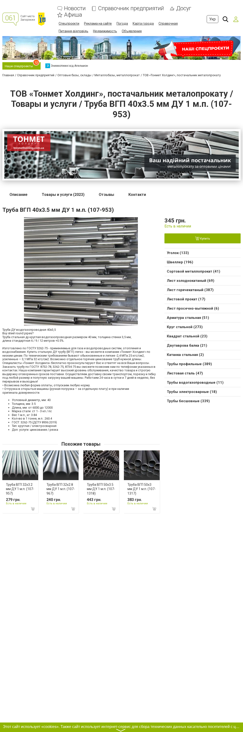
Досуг (183, 8)
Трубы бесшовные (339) (188, 401)
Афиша (73, 15)
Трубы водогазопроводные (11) (195, 382)
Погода (122, 23)
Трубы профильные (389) (189, 364)
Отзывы (106, 194)
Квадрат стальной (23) (187, 336)
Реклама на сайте (98, 23)
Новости (75, 8)
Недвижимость (105, 31)
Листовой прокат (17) (186, 299)
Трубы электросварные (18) (192, 392)
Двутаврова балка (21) (187, 345)
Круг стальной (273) (185, 327)
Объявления (132, 31)
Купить (204, 238)
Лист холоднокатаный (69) (190, 281)
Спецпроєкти (69, 23)
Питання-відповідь (73, 31)
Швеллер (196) (180, 262)
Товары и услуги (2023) (63, 194)
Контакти (137, 194)
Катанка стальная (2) (185, 355)
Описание (18, 194)
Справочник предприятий (131, 8)
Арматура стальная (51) (188, 318)
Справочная (168, 23)
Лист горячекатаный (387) (190, 290)
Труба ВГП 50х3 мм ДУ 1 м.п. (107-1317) (141, 489)
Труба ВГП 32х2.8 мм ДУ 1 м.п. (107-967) (61, 489)
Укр (212, 19)
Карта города (143, 23)
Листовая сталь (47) (185, 373)
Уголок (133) (178, 253)
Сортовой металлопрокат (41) (193, 271)
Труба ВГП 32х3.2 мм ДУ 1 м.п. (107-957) (20, 489)
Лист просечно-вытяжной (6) (193, 308)
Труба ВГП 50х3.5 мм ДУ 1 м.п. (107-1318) (101, 489)
